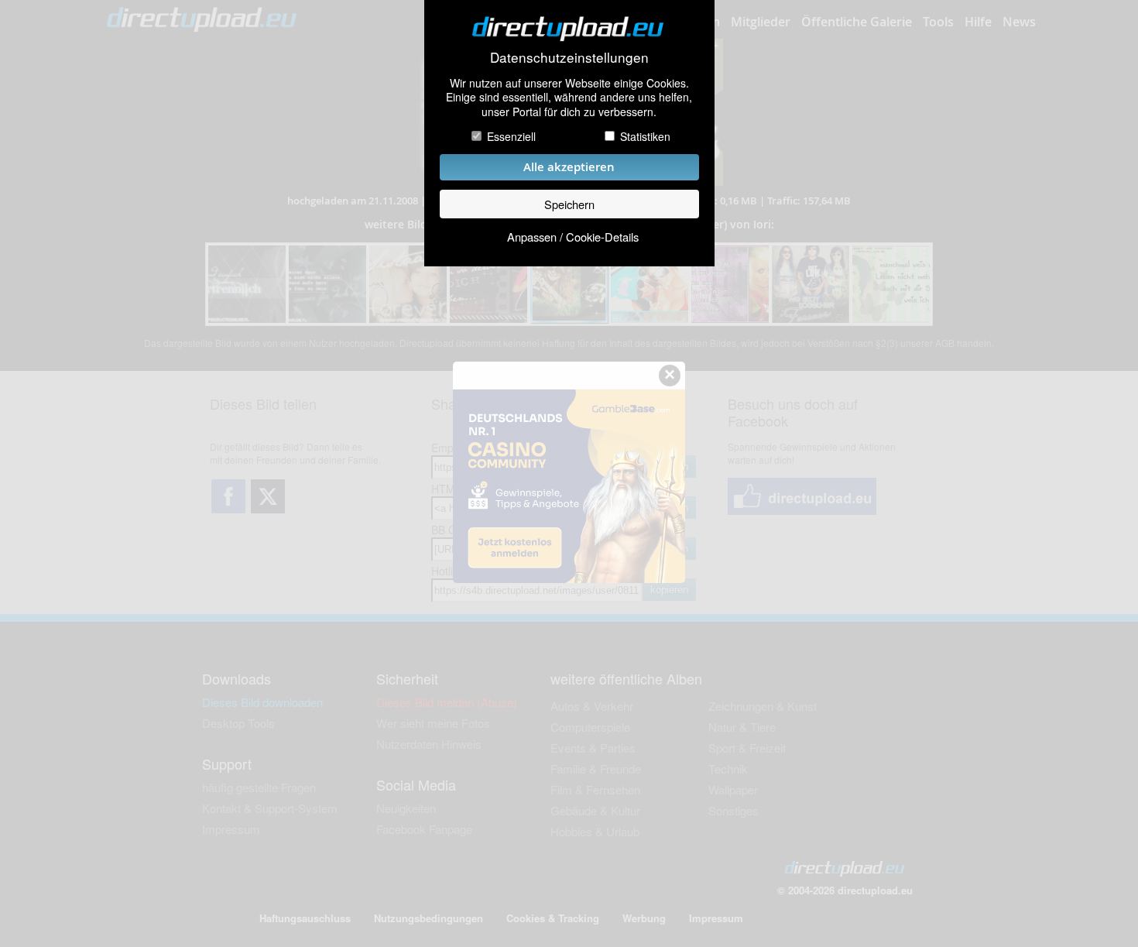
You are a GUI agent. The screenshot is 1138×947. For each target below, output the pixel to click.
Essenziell (511, 136)
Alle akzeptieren (569, 167)
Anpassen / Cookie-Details (573, 236)
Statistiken (645, 136)
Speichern (569, 204)
